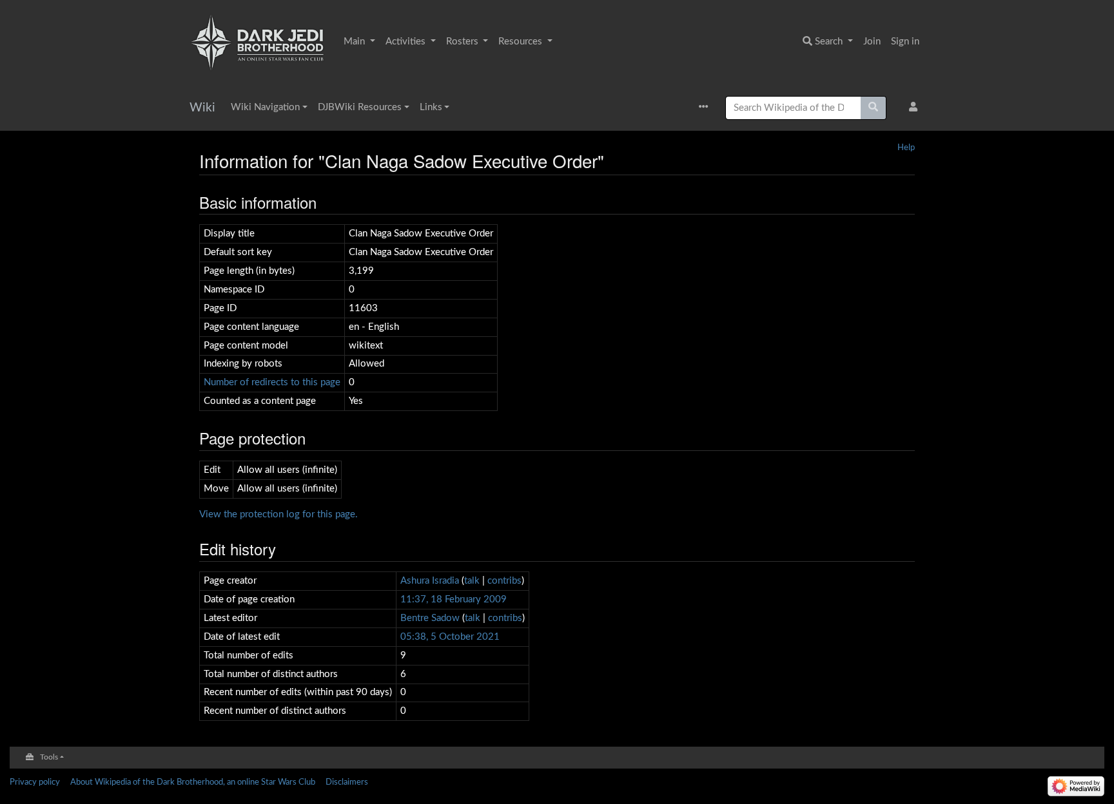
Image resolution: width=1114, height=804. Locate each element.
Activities (407, 41)
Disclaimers (347, 782)
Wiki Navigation (265, 107)
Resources (521, 41)
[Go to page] (873, 108)
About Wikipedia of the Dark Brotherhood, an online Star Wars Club (192, 782)
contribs (504, 581)
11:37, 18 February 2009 (453, 599)
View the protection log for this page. (278, 514)
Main (355, 41)
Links (431, 107)
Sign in (905, 41)
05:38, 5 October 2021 (450, 637)
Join (872, 41)
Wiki (202, 108)
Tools (49, 757)
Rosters (463, 41)
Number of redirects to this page (272, 382)
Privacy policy (35, 782)
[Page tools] (707, 107)
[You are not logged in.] (915, 107)
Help (906, 147)
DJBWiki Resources (360, 107)
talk (472, 581)
